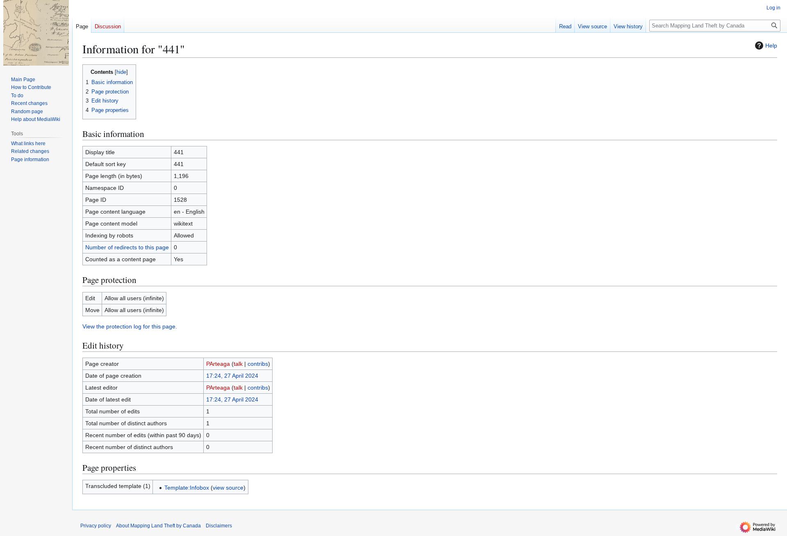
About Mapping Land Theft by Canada (158, 526)
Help (771, 45)
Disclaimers (219, 526)
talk (238, 363)
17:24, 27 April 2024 (232, 375)
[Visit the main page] (36, 33)
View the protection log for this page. (129, 326)
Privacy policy (95, 526)
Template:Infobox (186, 487)
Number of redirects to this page (127, 247)
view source (228, 487)
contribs (258, 363)
